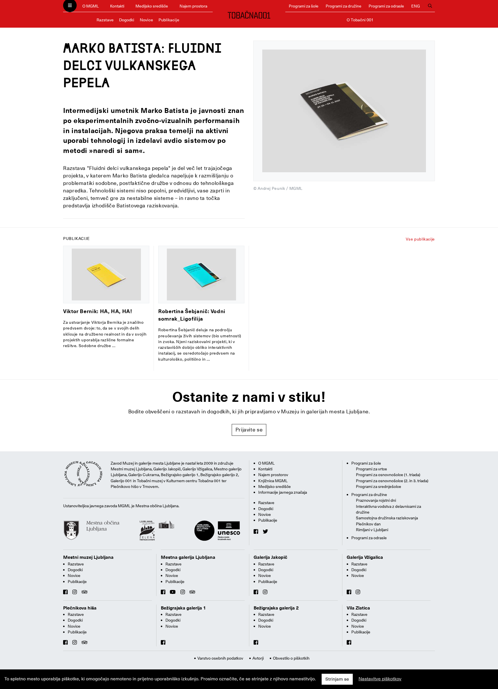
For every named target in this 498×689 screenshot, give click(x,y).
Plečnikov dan (368, 524)
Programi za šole (303, 6)
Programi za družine (343, 6)
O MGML (90, 6)
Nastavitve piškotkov (380, 679)
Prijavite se (249, 429)
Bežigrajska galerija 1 (183, 608)
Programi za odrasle (386, 6)
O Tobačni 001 (360, 19)
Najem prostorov (273, 474)
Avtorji (258, 658)
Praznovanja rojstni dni (376, 500)
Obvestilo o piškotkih (291, 658)
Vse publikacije (420, 239)
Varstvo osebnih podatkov (220, 658)
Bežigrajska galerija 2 (276, 608)
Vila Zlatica (358, 608)
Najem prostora (193, 6)
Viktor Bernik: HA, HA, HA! (97, 311)
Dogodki (126, 19)
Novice (146, 19)
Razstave (105, 19)
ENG (415, 6)
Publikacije (169, 19)
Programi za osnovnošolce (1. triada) (388, 474)
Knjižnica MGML (273, 480)
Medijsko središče (151, 6)
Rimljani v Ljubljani (372, 529)
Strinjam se (337, 679)
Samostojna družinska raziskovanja (387, 517)
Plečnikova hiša (80, 608)
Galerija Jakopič (270, 557)
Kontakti (117, 6)
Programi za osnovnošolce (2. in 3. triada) (392, 480)
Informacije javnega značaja (282, 492)
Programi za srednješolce (378, 486)
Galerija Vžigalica (365, 557)
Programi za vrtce (371, 469)
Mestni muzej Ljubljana (88, 557)
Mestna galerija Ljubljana (188, 557)
